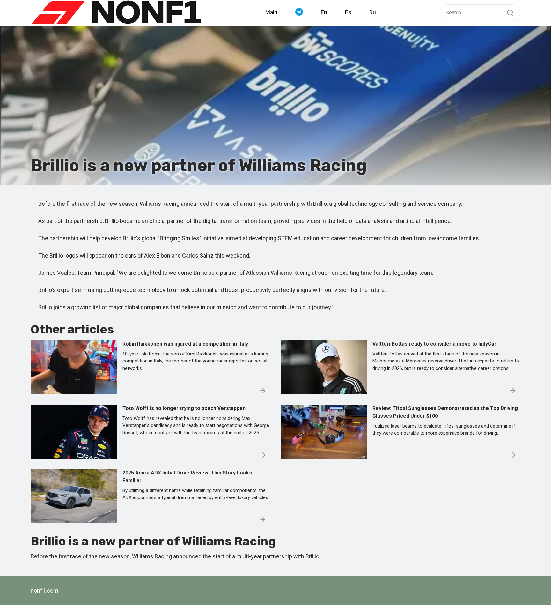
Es (348, 12)
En (324, 12)
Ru (372, 12)
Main (271, 12)
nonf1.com (44, 590)
